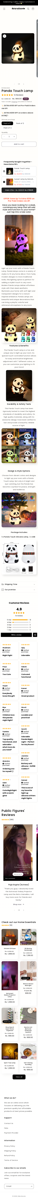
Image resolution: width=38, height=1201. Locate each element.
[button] (4, 9)
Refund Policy (9, 1155)
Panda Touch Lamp (22, 168)
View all (19, 1077)
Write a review (16, 635)
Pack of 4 (8, 128)
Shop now (17, 904)
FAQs (6, 1128)
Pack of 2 (20, 123)
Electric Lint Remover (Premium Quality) (28, 1029)
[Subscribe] (31, 1186)
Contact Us (8, 1123)
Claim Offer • (19, 190)
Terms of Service (11, 1160)
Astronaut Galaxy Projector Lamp (10, 995)
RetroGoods (22, 1196)
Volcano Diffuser (10, 948)
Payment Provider (11, 1133)
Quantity (5, 132)
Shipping (14, 101)
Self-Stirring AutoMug (28, 1063)
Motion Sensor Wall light (28, 984)
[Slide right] (23, 84)
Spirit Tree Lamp (10, 1063)
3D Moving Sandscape (28, 949)
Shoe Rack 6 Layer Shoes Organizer (10, 1028)
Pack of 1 (7, 123)
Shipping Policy (10, 1151)
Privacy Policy (9, 1146)
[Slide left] (14, 84)
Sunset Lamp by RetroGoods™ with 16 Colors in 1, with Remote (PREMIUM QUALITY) (24, 179)
